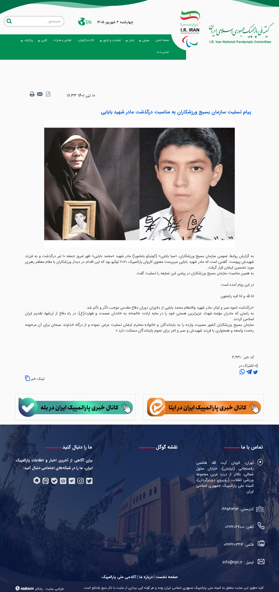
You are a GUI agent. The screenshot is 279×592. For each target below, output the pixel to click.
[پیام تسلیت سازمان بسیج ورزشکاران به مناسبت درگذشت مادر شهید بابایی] (139, 184)
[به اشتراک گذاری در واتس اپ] (242, 372)
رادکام (39, 588)
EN (88, 22)
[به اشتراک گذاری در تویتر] (255, 372)
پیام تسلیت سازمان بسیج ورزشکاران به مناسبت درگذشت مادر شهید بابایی (176, 112)
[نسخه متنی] (32, 94)
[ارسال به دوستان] (40, 94)
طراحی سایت (55, 588)
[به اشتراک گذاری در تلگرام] (248, 372)
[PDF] (48, 94)
